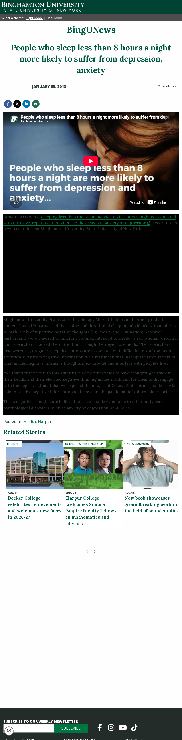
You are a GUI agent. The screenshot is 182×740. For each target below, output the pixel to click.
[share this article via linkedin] (26, 104)
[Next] (94, 551)
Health (29, 421)
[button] (9, 731)
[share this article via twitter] (17, 104)
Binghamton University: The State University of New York (42, 7)
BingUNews (91, 29)
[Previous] (87, 551)
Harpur (45, 421)
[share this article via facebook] (8, 104)
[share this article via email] (36, 104)
